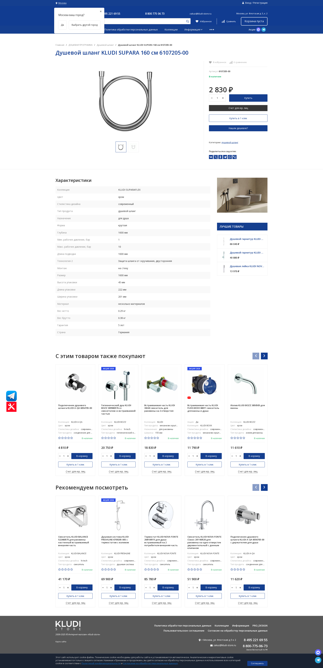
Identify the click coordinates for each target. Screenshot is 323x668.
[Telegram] (225, 157)
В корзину (82, 456)
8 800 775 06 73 (155, 13)
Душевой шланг (105, 45)
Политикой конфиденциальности (101, 663)
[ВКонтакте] (211, 157)
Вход (248, 2)
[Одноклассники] (220, 157)
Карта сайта (61, 641)
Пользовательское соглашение (184, 630)
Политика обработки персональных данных (131, 29)
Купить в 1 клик (238, 118)
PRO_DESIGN (260, 625)
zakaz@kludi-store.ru (200, 13)
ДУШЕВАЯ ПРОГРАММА (80, 45)
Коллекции (171, 29)
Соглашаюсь (257, 663)
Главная (60, 45)
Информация (192, 29)
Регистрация (260, 2)
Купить (248, 98)
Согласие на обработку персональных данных (237, 630)
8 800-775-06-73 (255, 646)
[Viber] (234, 157)
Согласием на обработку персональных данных (150, 663)
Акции (252, 29)
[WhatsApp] (230, 157)
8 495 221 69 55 (110, 13)
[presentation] (255, 355)
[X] (216, 157)
